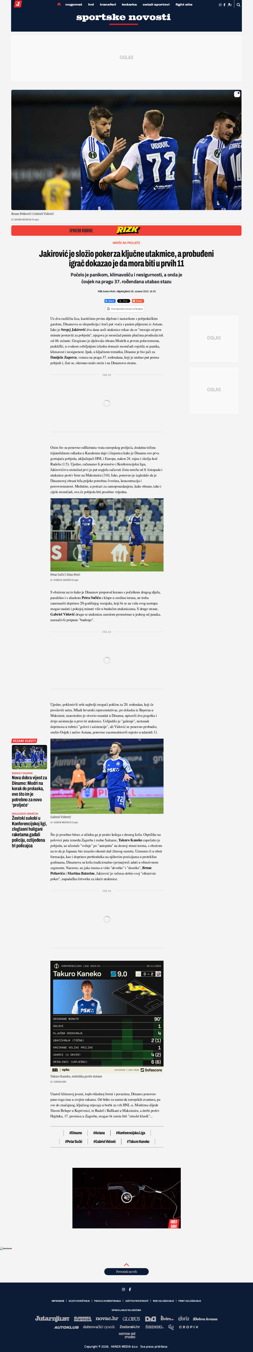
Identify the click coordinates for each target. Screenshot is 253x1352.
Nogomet (73, 4)
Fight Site (184, 4)
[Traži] (239, 5)
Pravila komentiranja (107, 1301)
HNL (91, 4)
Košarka (129, 4)
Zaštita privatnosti (137, 1301)
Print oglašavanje (190, 1301)
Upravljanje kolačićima (126, 1310)
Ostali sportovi (156, 4)
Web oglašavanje (163, 1301)
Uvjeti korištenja (79, 1301)
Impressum (58, 1301)
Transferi (108, 4)
